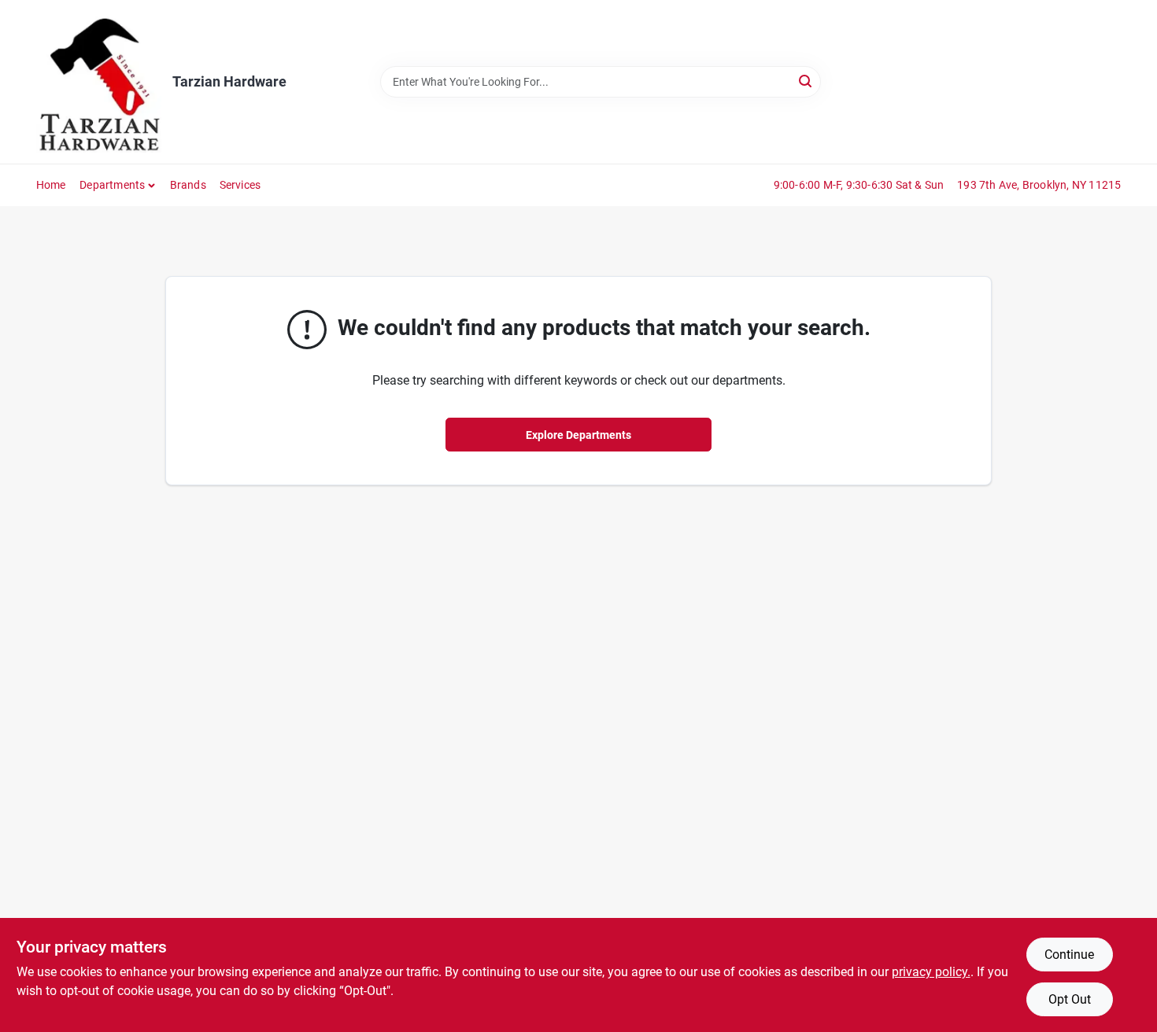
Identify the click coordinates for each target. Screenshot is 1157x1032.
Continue (1069, 954)
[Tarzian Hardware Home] (98, 82)
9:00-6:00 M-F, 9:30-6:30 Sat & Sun (859, 185)
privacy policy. (931, 971)
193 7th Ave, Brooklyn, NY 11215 (1039, 185)
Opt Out (1069, 999)
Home (51, 185)
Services (240, 185)
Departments (112, 185)
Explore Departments (578, 435)
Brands (188, 185)
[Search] (806, 81)
